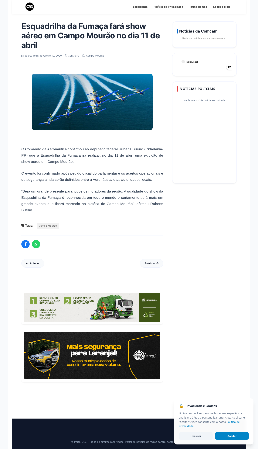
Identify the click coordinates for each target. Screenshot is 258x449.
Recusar (196, 435)
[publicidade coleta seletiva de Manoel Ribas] (92, 307)
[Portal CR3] (29, 6)
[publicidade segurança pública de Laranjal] (92, 355)
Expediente (140, 7)
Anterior (35, 263)
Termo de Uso (198, 7)
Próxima (150, 263)
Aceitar (231, 435)
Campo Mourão (48, 225)
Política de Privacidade (168, 7)
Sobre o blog (221, 7)
